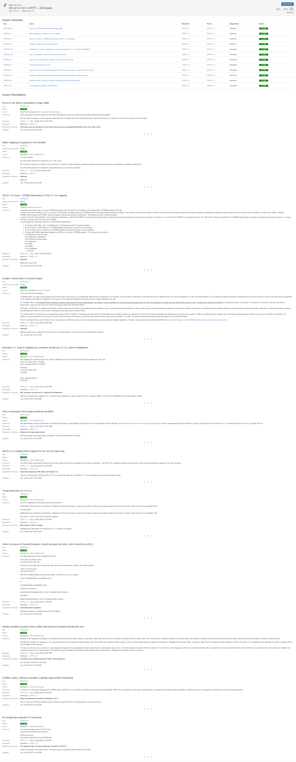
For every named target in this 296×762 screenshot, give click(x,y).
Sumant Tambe (43, 290)
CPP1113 (16, 11)
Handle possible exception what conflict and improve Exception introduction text (58, 75)
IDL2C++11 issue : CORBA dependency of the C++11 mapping (52, 39)
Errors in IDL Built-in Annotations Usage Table (46, 28)
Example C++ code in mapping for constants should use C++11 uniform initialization (59, 49)
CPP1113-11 (7, 28)
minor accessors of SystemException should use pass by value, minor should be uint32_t (61, 70)
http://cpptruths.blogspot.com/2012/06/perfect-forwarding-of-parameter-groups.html (196, 320)
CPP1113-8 (7, 80)
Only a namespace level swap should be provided (47, 54)
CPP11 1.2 (186, 28)
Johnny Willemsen (36, 154)
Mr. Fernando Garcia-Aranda (48, 112)
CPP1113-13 (8, 54)
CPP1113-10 (8, 49)
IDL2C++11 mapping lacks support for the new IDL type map (51, 60)
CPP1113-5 (7, 44)
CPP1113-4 (7, 75)
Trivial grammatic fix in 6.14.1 (40, 65)
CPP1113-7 (7, 34)
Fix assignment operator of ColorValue (43, 86)
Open (278, 9)
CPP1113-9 (7, 86)
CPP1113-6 (7, 39)
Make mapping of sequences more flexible (44, 34)
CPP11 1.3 (211, 28)
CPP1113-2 (7, 70)
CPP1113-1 (7, 60)
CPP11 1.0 (186, 44)
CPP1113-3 (7, 65)
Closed (285, 9)
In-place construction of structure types (43, 44)
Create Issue (287, 4)
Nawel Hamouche (34, 207)
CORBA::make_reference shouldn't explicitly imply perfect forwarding (54, 80)
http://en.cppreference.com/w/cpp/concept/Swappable (141, 423)
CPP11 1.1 (186, 34)
